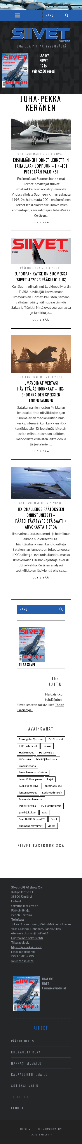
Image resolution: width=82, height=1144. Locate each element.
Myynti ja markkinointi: (26, 947)
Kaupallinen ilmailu (29, 1074)
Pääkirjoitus (22, 1041)
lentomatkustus (53, 785)
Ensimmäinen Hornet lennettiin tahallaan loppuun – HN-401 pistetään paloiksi (41, 166)
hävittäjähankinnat (47, 759)
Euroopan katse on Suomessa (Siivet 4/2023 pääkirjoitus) (41, 276)
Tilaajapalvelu (20, 942)
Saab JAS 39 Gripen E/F (32, 819)
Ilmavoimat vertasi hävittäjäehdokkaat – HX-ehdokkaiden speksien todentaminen (41, 391)
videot (51, 825)
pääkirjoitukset (27, 812)
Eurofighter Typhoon (31, 739)
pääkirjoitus (30, 268)
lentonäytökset (28, 792)
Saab (44, 812)
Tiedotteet (21, 1096)
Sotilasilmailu (29, 154)
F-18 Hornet (56, 739)
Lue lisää (41, 222)
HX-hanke (25, 759)
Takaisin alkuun (40, 1134)
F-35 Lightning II (28, 746)
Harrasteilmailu (26, 1063)
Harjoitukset (26, 752)
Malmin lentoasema (30, 799)
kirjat (50, 779)
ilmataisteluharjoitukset (33, 772)
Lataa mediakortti (23, 951)
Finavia (47, 746)
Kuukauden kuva (28, 785)
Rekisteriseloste (22, 961)
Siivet (54, 819)
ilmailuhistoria (27, 765)
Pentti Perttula (27, 805)
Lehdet (17, 1107)
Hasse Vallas (46, 752)
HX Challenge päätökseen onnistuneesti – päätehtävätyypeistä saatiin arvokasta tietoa (40, 518)
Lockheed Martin (52, 792)
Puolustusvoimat (51, 805)
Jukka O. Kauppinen (30, 779)
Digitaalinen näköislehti (27, 938)
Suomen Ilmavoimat (30, 825)
